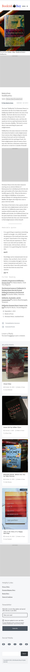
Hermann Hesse (10, 99)
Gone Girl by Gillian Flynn (12, 427)
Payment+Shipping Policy (8, 590)
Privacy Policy (6, 587)
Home (9, 52)
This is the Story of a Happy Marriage (13, 532)
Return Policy (5, 593)
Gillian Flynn (8, 433)
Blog (13, 52)
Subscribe (15, 628)
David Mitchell (8, 390)
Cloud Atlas (7, 384)
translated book (18, 99)
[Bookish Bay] (11, 6)
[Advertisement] (15, 72)
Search (24, 653)
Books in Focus (20, 52)
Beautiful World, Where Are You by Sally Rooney (14, 475)
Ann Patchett (8, 539)
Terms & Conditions (7, 597)
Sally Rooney (8, 482)
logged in (11, 335)
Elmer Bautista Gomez (8, 103)
